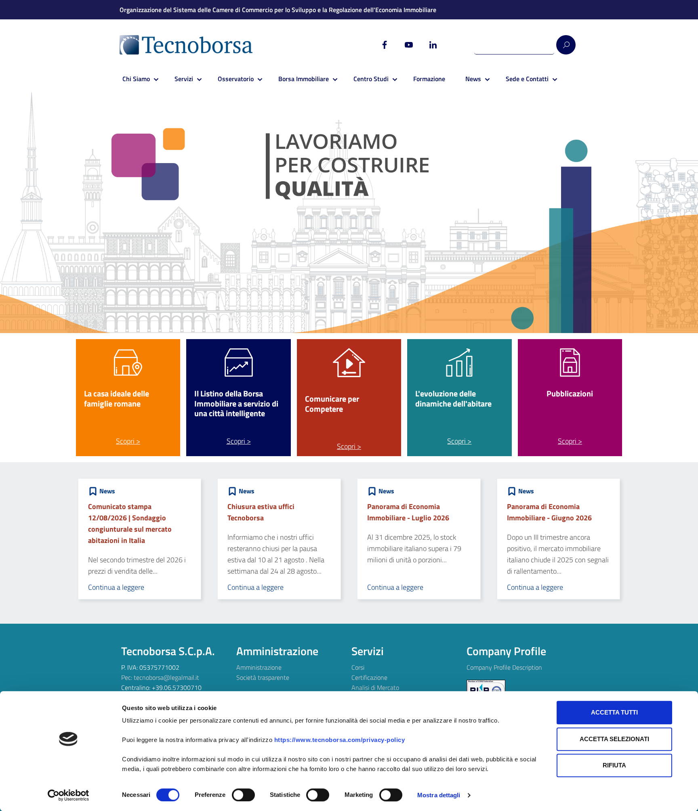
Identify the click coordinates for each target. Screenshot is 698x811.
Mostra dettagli (438, 795)
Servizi (183, 79)
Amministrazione (259, 667)
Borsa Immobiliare (303, 79)
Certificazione (369, 677)
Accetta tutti (614, 712)
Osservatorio (236, 79)
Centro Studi (371, 79)
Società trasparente (262, 677)
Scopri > (128, 441)
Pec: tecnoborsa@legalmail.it (160, 677)
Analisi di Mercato (375, 687)
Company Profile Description (504, 667)
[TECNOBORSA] (194, 44)
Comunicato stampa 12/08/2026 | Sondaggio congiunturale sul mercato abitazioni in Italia (130, 523)
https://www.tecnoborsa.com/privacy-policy (339, 739)
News (473, 79)
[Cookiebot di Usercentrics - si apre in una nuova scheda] (68, 795)
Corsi (357, 667)
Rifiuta (614, 765)
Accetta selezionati (614, 739)
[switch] (243, 794)
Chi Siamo (136, 79)
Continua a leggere (116, 587)
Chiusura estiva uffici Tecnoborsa (260, 512)
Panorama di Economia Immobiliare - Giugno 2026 (549, 512)
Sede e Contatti (527, 79)
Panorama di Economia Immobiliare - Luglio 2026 (408, 512)
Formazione (429, 79)
